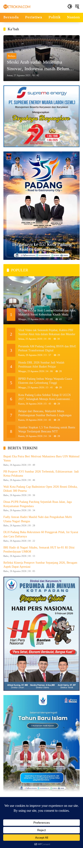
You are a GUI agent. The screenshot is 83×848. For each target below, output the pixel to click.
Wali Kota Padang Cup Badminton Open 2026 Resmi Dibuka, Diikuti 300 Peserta (40, 489)
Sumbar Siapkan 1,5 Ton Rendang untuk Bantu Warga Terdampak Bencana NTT (46, 429)
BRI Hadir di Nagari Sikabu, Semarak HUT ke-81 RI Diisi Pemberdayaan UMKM (38, 549)
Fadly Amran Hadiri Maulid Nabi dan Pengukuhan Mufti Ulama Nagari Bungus (37, 519)
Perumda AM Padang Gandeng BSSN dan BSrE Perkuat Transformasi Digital (47, 348)
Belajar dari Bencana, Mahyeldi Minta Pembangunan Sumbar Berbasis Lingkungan (45, 413)
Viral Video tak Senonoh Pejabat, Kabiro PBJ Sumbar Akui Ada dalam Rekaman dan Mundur (46, 332)
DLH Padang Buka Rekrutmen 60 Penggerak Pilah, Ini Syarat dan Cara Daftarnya (40, 534)
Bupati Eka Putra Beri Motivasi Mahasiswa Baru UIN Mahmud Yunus (41, 458)
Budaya (11, 56)
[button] (69, 6)
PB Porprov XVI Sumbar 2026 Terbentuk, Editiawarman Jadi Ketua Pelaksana (41, 473)
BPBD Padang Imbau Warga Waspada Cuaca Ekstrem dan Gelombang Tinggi (45, 381)
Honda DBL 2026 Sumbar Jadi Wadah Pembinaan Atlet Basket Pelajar (41, 364)
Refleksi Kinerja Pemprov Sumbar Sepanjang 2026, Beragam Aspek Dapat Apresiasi (40, 565)
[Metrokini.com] (16, 6)
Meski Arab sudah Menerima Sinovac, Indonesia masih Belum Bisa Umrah (38, 65)
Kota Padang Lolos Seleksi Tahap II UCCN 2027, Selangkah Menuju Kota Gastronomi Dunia (44, 397)
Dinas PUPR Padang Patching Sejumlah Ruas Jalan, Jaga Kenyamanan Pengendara (37, 504)
